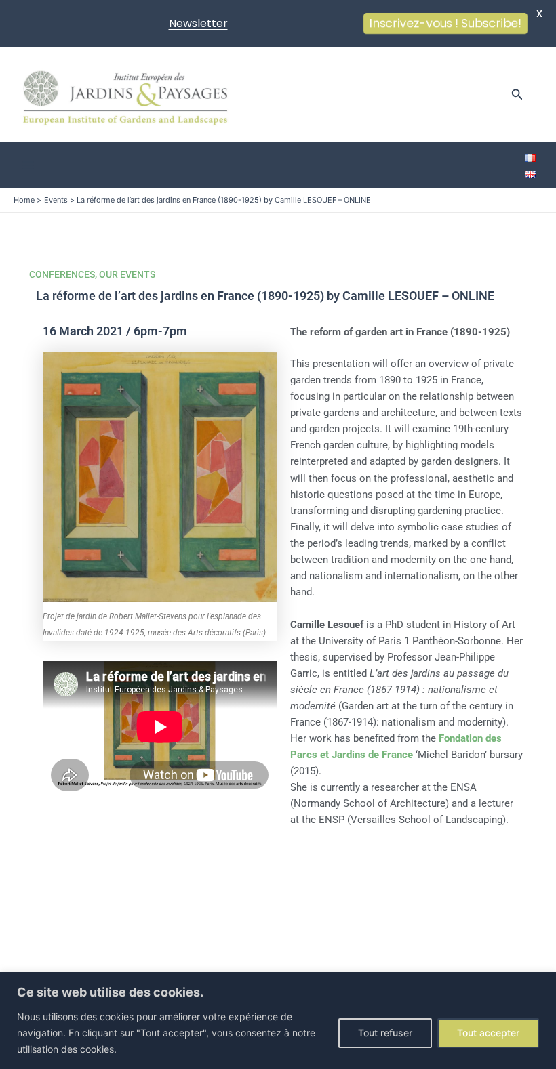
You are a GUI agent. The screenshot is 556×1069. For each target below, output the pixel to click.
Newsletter (198, 23)
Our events (127, 274)
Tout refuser (385, 1033)
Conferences (62, 274)
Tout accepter (488, 1033)
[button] (517, 94)
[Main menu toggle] (28, 165)
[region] (278, 1020)
